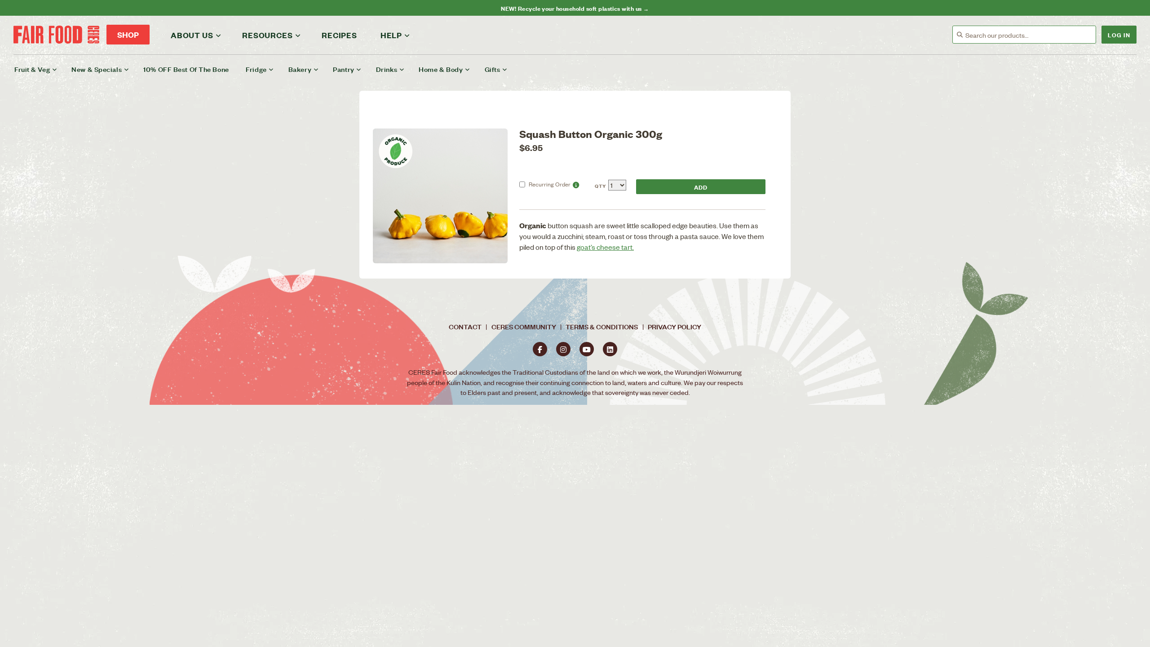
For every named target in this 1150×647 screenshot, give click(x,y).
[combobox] (1030, 35)
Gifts (492, 69)
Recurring (550, 184)
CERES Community (523, 326)
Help (391, 35)
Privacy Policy (674, 326)
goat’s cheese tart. (605, 247)
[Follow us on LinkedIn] (610, 349)
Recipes (339, 35)
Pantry (343, 69)
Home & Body (441, 69)
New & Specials (96, 69)
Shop (128, 34)
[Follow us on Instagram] (563, 349)
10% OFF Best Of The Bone (186, 69)
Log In (1119, 34)
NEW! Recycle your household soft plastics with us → (575, 8)
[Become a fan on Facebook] (540, 349)
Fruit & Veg (32, 69)
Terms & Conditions (602, 326)
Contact (465, 326)
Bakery (299, 69)
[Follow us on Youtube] (586, 349)
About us (192, 35)
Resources (267, 35)
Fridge (256, 69)
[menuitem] (41, 69)
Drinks (386, 69)
